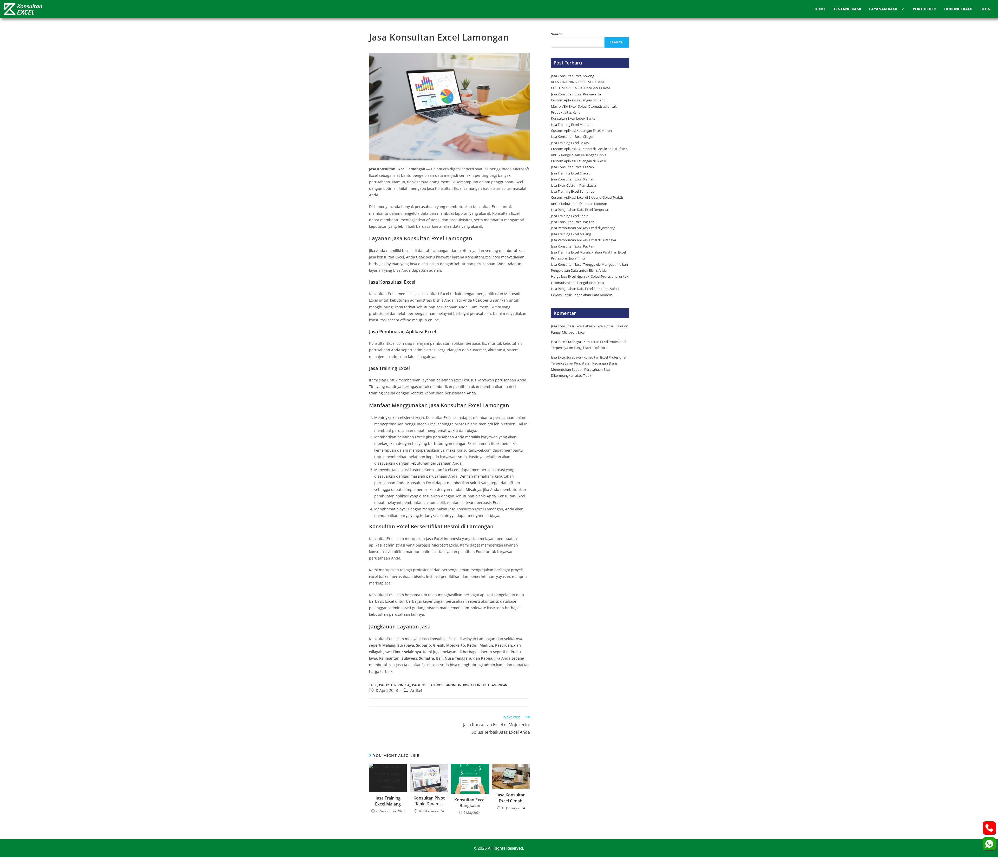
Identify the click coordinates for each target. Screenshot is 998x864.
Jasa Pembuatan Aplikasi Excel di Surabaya (583, 240)
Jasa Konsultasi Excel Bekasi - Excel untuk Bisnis (587, 326)
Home (820, 9)
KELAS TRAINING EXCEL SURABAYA (577, 82)
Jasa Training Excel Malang (388, 801)
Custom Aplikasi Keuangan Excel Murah (581, 130)
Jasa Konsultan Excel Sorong (572, 76)
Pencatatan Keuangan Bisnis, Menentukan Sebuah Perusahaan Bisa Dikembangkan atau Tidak (584, 369)
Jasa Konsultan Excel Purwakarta (576, 94)
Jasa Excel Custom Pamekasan (574, 185)
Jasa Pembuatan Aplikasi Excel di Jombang (583, 227)
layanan (392, 263)
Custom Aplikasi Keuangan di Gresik (579, 161)
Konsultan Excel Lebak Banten (574, 118)
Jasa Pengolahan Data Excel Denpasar (579, 209)
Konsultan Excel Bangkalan (469, 802)
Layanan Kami (883, 9)
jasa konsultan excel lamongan (436, 685)
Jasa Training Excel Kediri (569, 215)
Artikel (416, 690)
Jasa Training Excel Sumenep (573, 191)
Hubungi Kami (958, 9)
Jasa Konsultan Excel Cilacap (572, 167)
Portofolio (924, 9)
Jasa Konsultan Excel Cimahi (511, 797)
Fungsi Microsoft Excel (568, 332)
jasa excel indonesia (393, 685)
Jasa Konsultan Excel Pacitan (572, 221)
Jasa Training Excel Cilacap (570, 173)
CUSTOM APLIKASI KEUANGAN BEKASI (580, 88)
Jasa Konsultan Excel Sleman (573, 179)
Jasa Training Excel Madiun (571, 124)
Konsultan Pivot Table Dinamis (429, 801)
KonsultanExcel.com (443, 417)
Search (557, 34)
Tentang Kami (847, 9)
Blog (985, 9)
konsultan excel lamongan (485, 685)
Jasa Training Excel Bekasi (570, 142)
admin (489, 664)
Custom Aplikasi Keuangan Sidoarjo (578, 100)
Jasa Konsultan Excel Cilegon (572, 136)
